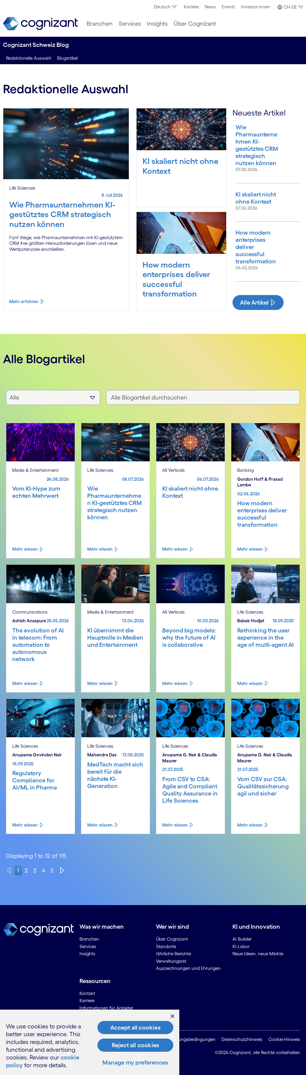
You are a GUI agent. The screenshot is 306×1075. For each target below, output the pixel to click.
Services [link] (87, 946)
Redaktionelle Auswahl (28, 58)
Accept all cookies (135, 1027)
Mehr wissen (25, 549)
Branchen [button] (100, 23)
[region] (89, 1042)
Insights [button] (157, 23)
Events (228, 6)
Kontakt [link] (87, 993)
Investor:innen (255, 6)
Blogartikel (67, 58)
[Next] (62, 870)
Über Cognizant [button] (195, 23)
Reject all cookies (135, 1045)
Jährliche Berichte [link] (173, 953)
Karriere (191, 6)
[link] (40, 23)
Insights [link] (87, 953)
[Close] (172, 1016)
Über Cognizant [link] (172, 939)
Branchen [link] (89, 939)
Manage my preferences (135, 1062)
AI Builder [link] (242, 939)
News (210, 6)
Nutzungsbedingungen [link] (192, 1039)
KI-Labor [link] (241, 946)
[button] (289, 7)
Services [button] (130, 23)
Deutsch (162, 6)
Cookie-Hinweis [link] (284, 1039)
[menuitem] (166, 6)
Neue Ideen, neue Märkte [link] (257, 953)
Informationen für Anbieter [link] (106, 1007)
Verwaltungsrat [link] (171, 961)
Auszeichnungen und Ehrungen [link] (188, 968)
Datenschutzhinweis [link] (241, 1039)
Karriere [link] (86, 1000)
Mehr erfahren (24, 301)
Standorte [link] (166, 946)
